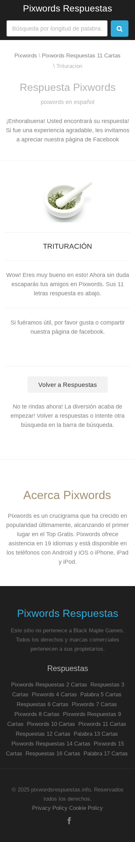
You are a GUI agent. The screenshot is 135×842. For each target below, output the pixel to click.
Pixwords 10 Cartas (51, 724)
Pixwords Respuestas (67, 8)
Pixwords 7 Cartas (94, 704)
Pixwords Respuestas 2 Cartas (49, 685)
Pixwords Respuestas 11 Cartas (81, 56)
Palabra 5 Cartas (101, 694)
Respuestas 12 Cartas (43, 734)
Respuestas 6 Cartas (42, 704)
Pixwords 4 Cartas (54, 694)
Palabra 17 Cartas (106, 753)
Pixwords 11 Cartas (102, 724)
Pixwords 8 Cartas (37, 714)
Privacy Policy (50, 808)
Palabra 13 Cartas (96, 734)
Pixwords (25, 56)
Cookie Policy (86, 808)
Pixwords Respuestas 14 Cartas (50, 744)
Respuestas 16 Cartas (53, 753)
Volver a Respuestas (67, 384)
